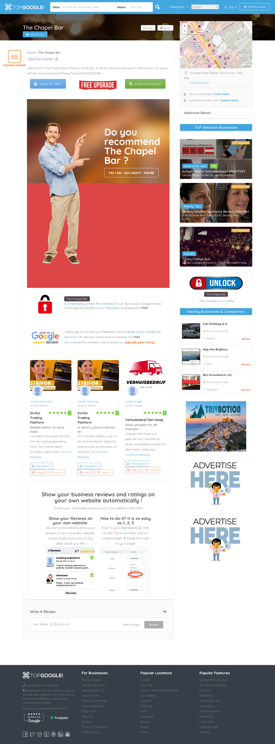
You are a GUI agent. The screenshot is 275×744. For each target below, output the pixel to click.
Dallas (144, 732)
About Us (88, 716)
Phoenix (146, 721)
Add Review (37, 34)
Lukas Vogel (133, 401)
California (146, 706)
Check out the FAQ (94, 701)
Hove (209, 363)
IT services (206, 721)
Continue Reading (137, 455)
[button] (14, 56)
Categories (177, 7)
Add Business (256, 7)
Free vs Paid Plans (93, 706)
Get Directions (200, 83)
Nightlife (189, 254)
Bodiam (210, 338)
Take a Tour (89, 711)
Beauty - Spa (192, 206)
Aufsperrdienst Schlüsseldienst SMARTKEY (213, 171)
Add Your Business (93, 685)
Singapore (147, 716)
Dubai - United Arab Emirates (159, 690)
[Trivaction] (216, 426)
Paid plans (112, 308)
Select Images (131, 624)
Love (59, 472)
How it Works (90, 695)
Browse (153, 624)
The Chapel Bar (77, 299)
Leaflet (246, 66)
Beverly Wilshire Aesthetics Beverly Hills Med (215, 211)
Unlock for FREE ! (51, 84)
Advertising (207, 716)
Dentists (205, 690)
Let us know (72, 342)
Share (166, 28)
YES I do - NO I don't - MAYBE (131, 173)
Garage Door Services (214, 680)
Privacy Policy (90, 732)
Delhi (144, 711)
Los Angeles (148, 695)
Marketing (206, 695)
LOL (40, 472)
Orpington (211, 389)
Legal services (209, 727)
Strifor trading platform (37, 417)
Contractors (207, 706)
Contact (87, 721)
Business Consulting (212, 685)
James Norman (41, 401)
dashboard (129, 528)
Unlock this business (99, 304)
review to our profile (140, 332)
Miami (144, 727)
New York (147, 685)
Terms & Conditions (94, 727)
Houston (146, 701)
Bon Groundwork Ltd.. (218, 375)
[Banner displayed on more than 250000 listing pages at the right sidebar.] (216, 482)
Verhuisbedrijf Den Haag (144, 420)
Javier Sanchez (88, 401)
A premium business (148, 84)
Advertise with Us (93, 690)
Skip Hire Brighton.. (215, 349)
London (145, 680)
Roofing (205, 732)
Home (31, 52)
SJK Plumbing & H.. (215, 324)
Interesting (43, 466)
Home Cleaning (209, 711)
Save (149, 28)
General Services (195, 166)
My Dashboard (91, 680)
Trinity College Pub (196, 259)
